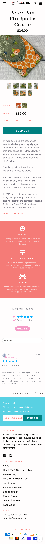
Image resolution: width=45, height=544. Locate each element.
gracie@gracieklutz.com (15, 518)
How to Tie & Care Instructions (18, 470)
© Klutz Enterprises (22, 529)
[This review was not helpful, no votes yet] (40, 393)
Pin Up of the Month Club (15, 479)
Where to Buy (10, 474)
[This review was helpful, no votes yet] (35, 393)
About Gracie (9, 483)
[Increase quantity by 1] (30, 120)
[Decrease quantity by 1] (17, 120)
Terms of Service (11, 500)
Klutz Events (9, 505)
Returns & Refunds (12, 487)
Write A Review (22, 329)
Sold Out (22, 130)
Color (6, 106)
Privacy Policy (10, 496)
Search (6, 465)
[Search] (35, 3)
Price (6, 113)
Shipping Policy (10, 492)
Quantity (8, 120)
